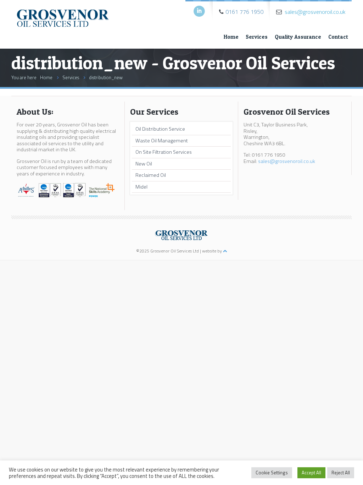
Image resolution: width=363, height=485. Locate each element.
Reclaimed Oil (150, 175)
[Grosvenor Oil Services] (62, 15)
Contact (338, 36)
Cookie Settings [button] (272, 472)
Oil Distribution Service (160, 129)
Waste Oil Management (161, 141)
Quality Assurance (298, 36)
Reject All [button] (340, 472)
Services (257, 36)
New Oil (143, 164)
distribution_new (106, 77)
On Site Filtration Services (163, 152)
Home (231, 36)
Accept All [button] (311, 472)
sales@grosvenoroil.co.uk (315, 11)
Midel (141, 187)
